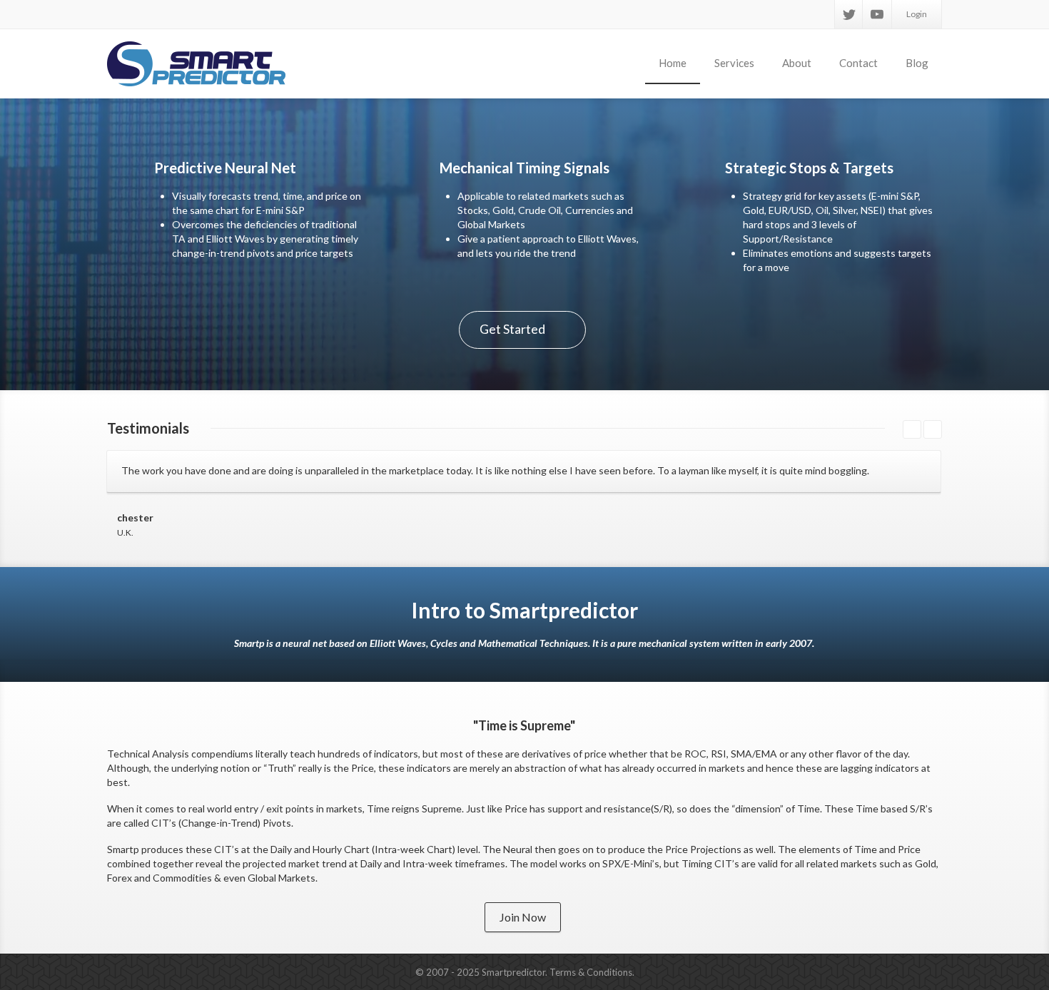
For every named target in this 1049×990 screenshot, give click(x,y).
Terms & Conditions (590, 972)
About (796, 62)
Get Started (512, 329)
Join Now (523, 917)
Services (734, 62)
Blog (917, 62)
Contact (858, 62)
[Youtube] (877, 14)
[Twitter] (849, 14)
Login (916, 14)
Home (672, 62)
